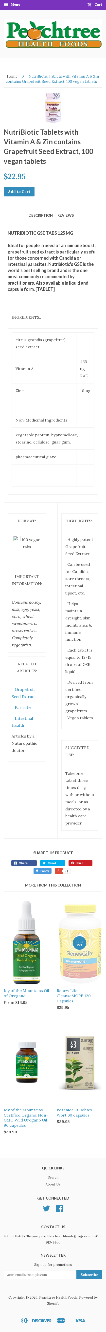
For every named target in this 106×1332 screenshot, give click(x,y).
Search (53, 1177)
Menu (15, 4)
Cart (97, 4)
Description (41, 215)
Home (12, 76)
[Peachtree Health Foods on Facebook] (59, 1210)
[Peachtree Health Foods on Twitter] (46, 1210)
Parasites (24, 707)
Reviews (65, 215)
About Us (53, 1184)
